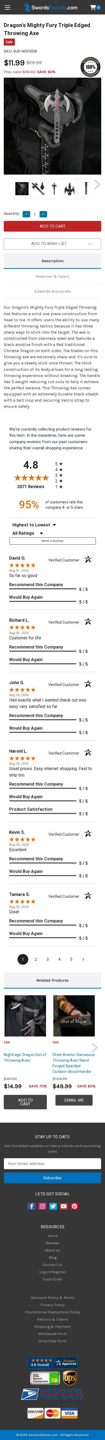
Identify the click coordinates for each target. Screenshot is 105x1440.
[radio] (60, 463)
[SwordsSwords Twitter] (52, 1206)
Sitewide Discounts (52, 291)
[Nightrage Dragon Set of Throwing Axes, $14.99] (25, 1015)
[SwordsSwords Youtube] (63, 1206)
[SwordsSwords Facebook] (31, 1206)
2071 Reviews (34, 486)
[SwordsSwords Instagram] (42, 1206)
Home (53, 1236)
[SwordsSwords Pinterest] (74, 1206)
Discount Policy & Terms (52, 1297)
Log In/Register (52, 1272)
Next (97, 184)
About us (52, 1250)
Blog (53, 1257)
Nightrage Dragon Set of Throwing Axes (25, 1057)
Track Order (52, 1279)
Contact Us (52, 1264)
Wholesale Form (52, 1334)
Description (52, 260)
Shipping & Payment (52, 1326)
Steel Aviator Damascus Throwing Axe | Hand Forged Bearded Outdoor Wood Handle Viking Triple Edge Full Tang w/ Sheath (73, 1069)
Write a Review (53, 541)
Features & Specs (52, 276)
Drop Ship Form (52, 1341)
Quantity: (12, 214)
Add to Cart (25, 1102)
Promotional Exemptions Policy (52, 1312)
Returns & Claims (52, 1319)
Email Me (74, 1100)
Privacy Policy (52, 1305)
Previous (7, 184)
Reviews (53, 1243)
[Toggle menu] (7, 7)
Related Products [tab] (52, 980)
